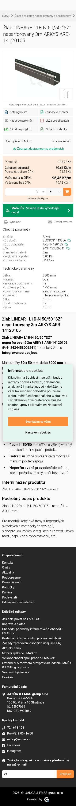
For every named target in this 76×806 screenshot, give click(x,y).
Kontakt (7, 563)
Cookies (8, 677)
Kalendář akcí (11, 582)
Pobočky (8, 587)
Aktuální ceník (11, 648)
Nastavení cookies (38, 432)
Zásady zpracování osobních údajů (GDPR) (31, 643)
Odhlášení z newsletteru (18, 602)
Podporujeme (11, 577)
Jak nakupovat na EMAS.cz (20, 619)
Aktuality (8, 572)
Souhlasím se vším (38, 421)
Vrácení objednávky (15, 672)
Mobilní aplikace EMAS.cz (19, 653)
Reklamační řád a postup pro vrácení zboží (31, 638)
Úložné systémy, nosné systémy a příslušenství (43, 15)
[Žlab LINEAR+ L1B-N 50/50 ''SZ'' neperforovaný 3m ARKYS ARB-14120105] (38, 76)
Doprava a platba (13, 624)
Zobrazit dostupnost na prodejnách (40, 148)
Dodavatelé (10, 597)
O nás (6, 567)
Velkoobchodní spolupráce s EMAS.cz (28, 658)
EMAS (6, 15)
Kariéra (7, 592)
